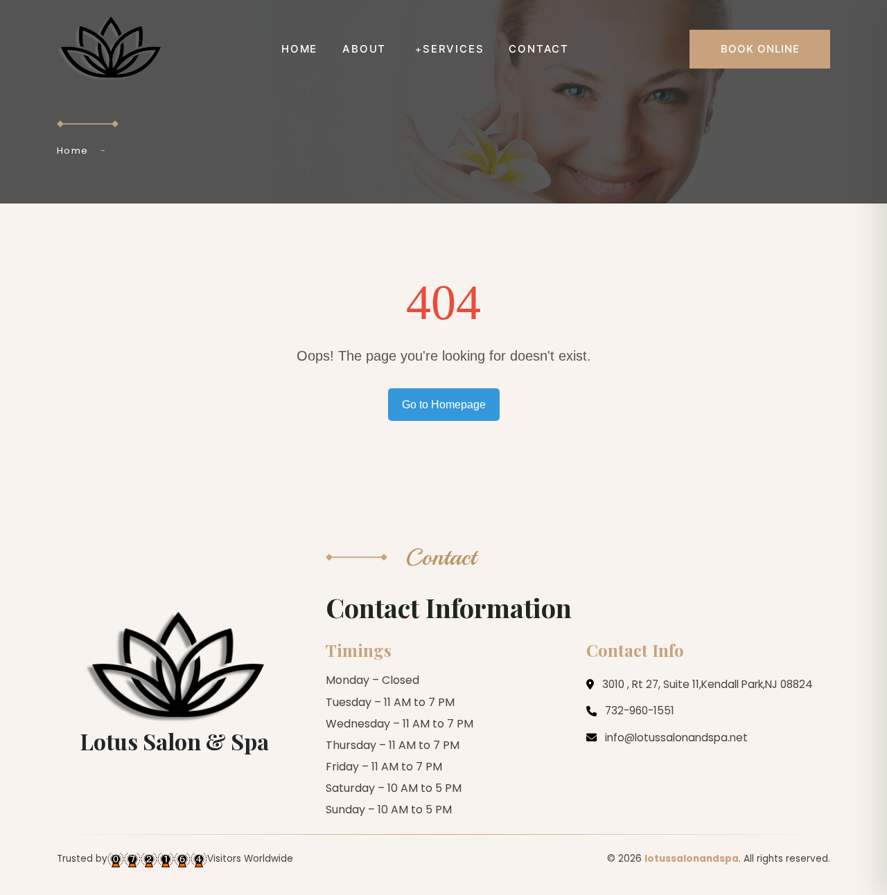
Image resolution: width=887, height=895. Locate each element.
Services (453, 48)
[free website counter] (157, 859)
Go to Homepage (444, 404)
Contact (539, 48)
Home (299, 48)
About (364, 48)
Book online (760, 48)
